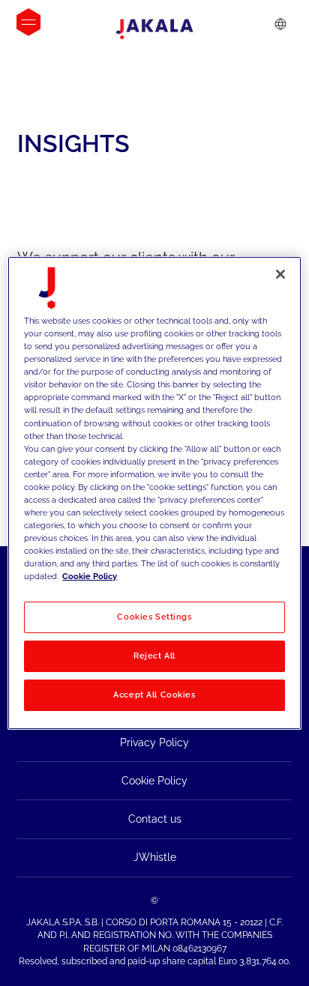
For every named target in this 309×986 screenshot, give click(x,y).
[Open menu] (28, 22)
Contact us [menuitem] (155, 819)
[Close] (280, 274)
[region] (154, 493)
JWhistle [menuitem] (155, 857)
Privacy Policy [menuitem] (154, 742)
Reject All (155, 655)
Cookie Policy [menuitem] (155, 781)
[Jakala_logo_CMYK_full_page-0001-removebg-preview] (154, 29)
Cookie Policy (89, 576)
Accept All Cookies (154, 694)
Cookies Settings (154, 616)
